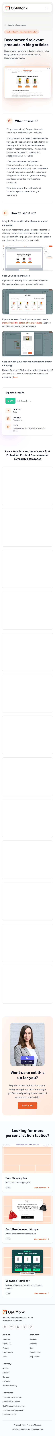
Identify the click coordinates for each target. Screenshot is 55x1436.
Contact (6, 1377)
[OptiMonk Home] (16, 8)
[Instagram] (17, 1326)
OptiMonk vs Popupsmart (13, 1410)
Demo (5, 1356)
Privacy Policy (19, 1425)
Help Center (35, 1356)
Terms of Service (34, 1425)
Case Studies (35, 1352)
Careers (6, 1372)
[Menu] (47, 8)
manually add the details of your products (22, 322)
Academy (33, 1343)
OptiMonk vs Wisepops (12, 1397)
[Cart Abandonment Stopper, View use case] (27, 1219)
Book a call (27, 1105)
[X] (30, 1326)
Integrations (8, 1352)
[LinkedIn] (5, 1326)
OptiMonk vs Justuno (11, 1401)
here (15, 377)
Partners (6, 1381)
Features (6, 1339)
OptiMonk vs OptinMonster (14, 1406)
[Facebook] (24, 1326)
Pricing (5, 1348)
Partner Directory (10, 1385)
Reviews (33, 1339)
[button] (27, 486)
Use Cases (7, 1343)
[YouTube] (11, 1326)
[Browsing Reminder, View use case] (27, 1272)
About (5, 1368)
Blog (31, 1348)
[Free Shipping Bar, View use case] (27, 1168)
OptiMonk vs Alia (9, 1414)
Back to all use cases (16, 25)
